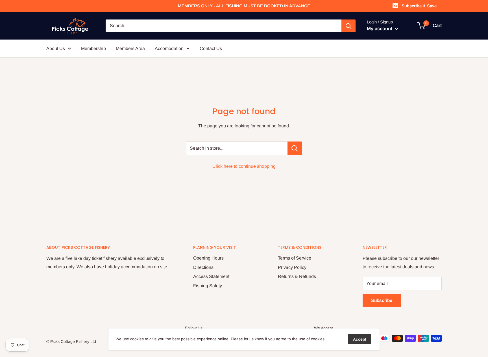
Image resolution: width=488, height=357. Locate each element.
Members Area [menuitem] (130, 48)
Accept (359, 339)
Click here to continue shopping (244, 166)
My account (380, 28)
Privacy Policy (292, 267)
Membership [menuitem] (93, 48)
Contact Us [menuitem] (211, 48)
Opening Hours (208, 258)
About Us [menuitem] (55, 48)
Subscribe (381, 300)
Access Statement (211, 276)
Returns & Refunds (297, 276)
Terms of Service (294, 258)
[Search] (348, 25)
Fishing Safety (207, 285)
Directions (203, 267)
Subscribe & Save (419, 5)
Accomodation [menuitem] (169, 48)
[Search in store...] (294, 148)
